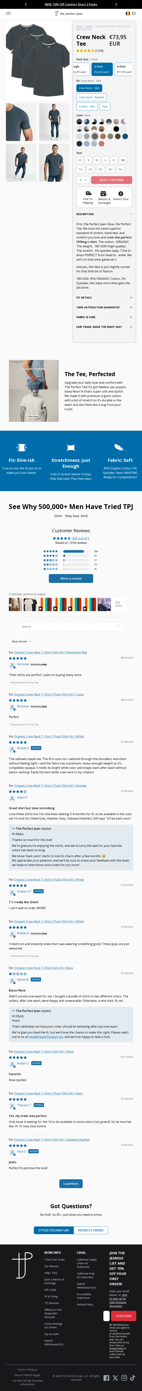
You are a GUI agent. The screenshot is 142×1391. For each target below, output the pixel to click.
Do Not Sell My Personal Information (27, 1382)
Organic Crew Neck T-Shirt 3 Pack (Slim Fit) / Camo (49, 694)
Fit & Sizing (51, 1296)
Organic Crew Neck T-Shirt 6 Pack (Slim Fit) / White (49, 880)
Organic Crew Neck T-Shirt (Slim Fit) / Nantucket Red (50, 652)
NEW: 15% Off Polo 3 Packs (59, 4)
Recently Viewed (91, 1230)
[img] (18, 658)
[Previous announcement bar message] (26, 4)
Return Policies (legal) (27, 1375)
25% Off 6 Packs (90, 4)
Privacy (32, 1369)
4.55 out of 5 (80, 538)
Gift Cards (50, 1289)
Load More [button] (71, 1184)
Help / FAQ (50, 1273)
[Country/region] (128, 13)
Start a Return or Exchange (54, 1281)
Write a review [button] (71, 578)
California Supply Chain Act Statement (87, 1263)
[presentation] (38, 101)
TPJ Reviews (51, 1303)
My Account (51, 1334)
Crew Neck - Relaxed (91, 97)
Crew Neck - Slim (89, 88)
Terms (21, 1369)
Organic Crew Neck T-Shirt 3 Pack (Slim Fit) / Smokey (50, 786)
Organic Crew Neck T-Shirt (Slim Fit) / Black (44, 1052)
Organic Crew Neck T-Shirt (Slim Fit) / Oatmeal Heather (52, 1140)
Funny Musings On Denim (53, 1325)
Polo (105, 106)
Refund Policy (85, 1304)
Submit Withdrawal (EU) (53, 1342)
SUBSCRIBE (124, 1316)
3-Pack (89, 26)
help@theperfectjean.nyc (46, 1037)
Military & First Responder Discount (53, 1313)
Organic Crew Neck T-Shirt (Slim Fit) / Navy (43, 968)
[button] (8, 13)
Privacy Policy (116, 1348)
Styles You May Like (53, 1230)
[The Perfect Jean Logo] (68, 13)
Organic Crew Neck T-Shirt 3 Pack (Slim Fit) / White (49, 736)
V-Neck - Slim (87, 106)
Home (79, 26)
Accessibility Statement (84, 1296)
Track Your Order (54, 1259)
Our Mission (51, 1266)
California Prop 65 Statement (86, 1275)
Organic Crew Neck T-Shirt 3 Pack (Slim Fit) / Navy (48, 1093)
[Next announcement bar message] (116, 4)
